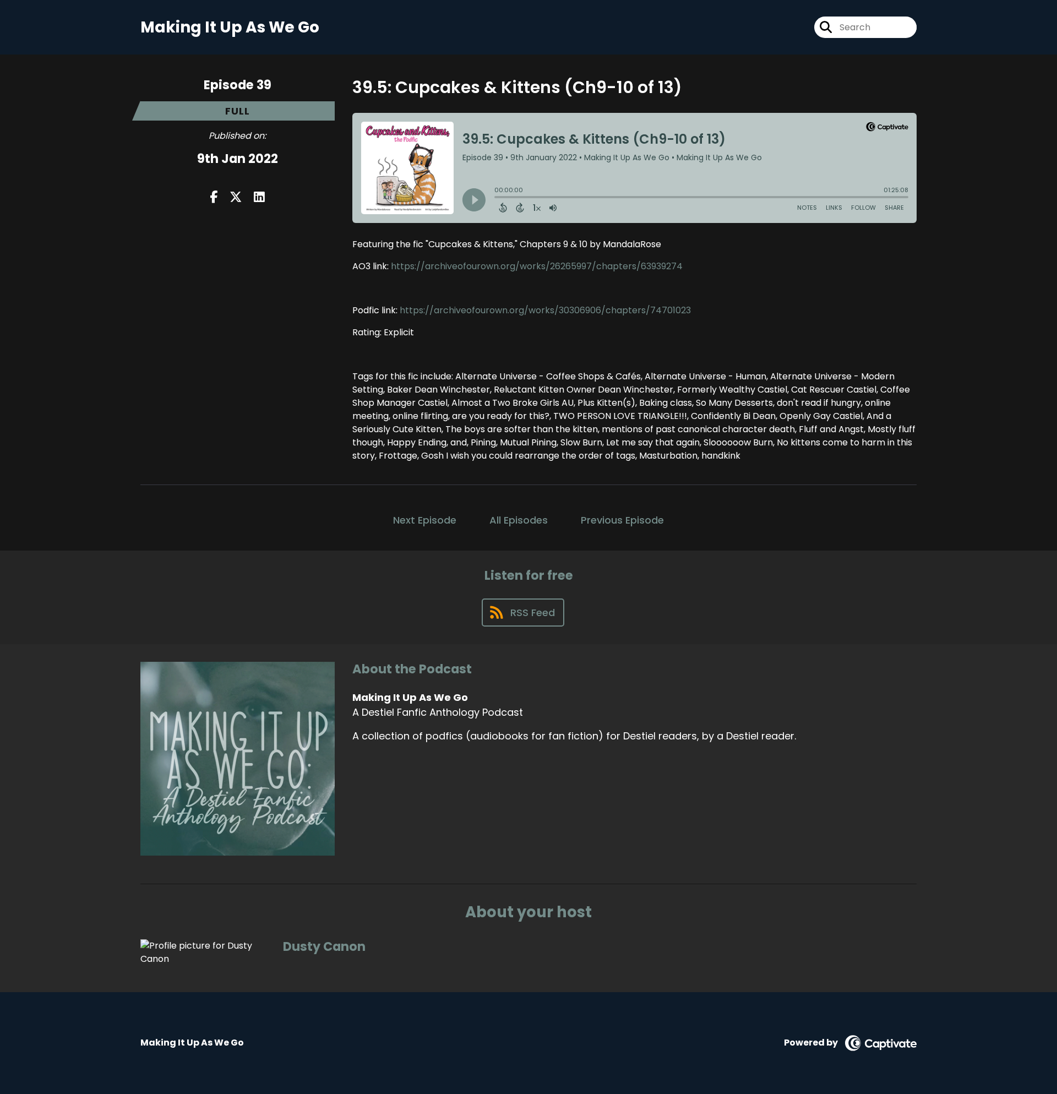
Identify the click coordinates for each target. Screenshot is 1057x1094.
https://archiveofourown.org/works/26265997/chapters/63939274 (537, 266)
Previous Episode (622, 520)
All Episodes (518, 520)
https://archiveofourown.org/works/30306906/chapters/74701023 (545, 310)
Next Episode (424, 520)
